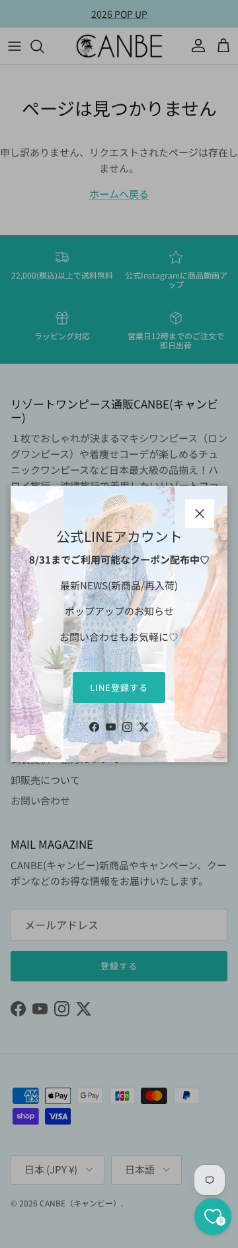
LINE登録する (119, 687)
